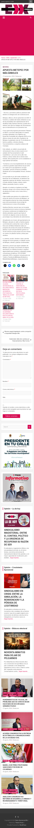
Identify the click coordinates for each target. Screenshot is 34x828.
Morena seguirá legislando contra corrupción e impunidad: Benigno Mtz (18, 332)
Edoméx (5, 729)
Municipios (13, 695)
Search (29, 427)
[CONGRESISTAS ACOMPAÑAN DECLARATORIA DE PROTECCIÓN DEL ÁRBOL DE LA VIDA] (8, 306)
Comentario (7, 359)
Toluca (20, 695)
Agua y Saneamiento (9, 693)
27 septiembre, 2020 (9, 76)
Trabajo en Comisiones (10, 792)
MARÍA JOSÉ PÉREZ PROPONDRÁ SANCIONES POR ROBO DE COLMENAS (15, 767)
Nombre (6, 381)
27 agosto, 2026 (7, 708)
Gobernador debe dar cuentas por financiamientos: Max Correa (19, 340)
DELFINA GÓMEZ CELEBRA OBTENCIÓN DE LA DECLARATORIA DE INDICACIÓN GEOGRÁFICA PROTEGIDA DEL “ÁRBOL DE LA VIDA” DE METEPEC (8, 289)
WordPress (23, 825)
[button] (12, 84)
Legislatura (21, 693)
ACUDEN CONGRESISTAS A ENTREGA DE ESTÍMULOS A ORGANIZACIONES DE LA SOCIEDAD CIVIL (17, 735)
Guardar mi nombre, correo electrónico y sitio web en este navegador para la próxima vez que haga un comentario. (17, 409)
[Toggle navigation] (3, 18)
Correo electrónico (9, 389)
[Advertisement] (17, 38)
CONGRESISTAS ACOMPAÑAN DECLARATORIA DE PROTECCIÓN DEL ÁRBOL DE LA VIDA (8, 313)
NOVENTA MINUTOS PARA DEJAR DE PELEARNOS (14, 655)
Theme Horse (19, 822)
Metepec (6, 67)
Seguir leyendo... (15, 558)
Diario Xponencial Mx (21, 820)
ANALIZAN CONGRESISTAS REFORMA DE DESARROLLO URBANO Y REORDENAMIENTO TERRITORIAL (17, 799)
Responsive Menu (31, 1)
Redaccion (19, 76)
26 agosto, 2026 (7, 740)
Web (4, 397)
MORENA (5, 695)
